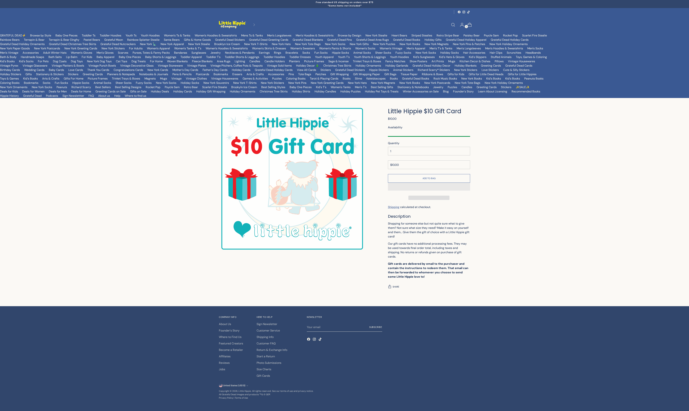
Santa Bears (172, 40)
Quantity (393, 143)
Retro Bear (191, 87)
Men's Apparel (416, 48)
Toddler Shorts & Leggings (242, 57)
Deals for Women (33, 91)
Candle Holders (274, 61)
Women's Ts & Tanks (177, 35)
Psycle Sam (491, 35)
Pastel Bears (92, 40)
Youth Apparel (324, 57)
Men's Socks (535, 48)
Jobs (222, 369)
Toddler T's (213, 57)
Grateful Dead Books (406, 40)
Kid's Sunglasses (424, 57)
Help (117, 96)
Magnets (150, 78)
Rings (277, 53)
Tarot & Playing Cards (324, 78)
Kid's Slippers (477, 57)
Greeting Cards (491, 65)
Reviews (224, 363)
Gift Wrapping (339, 74)
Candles (254, 61)
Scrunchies (514, 53)
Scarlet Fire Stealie (534, 35)
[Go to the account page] (460, 24)
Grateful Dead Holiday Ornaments (22, 44)
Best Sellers (103, 87)
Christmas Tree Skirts (337, 65)
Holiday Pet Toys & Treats (382, 91)
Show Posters (418, 61)
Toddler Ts (88, 35)
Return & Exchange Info (272, 350)
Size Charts (264, 369)
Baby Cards (56, 70)
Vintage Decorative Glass (137, 65)
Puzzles (277, 78)
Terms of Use (241, 397)
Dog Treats (139, 61)
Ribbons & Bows (432, 74)
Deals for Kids (9, 91)
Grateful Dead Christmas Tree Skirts (72, 44)
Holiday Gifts (433, 40)
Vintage (176, 78)
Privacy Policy (226, 397)
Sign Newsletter (267, 324)
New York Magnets (437, 44)
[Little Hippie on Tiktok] (468, 12)
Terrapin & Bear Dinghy (64, 40)
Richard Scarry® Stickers (434, 70)
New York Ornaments (13, 87)
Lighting (240, 61)
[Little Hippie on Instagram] (463, 12)
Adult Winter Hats (55, 53)
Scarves (123, 53)
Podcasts (52, 96)
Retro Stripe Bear (448, 35)
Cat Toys (121, 61)
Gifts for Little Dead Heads (486, 74)
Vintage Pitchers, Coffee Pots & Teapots (236, 65)
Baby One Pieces (66, 35)
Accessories (31, 53)
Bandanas (180, 53)
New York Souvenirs (216, 83)
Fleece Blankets (202, 61)
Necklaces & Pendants (240, 53)
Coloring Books (296, 78)
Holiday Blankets (466, 65)
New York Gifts (359, 44)
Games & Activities (255, 78)
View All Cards (306, 70)
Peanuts (62, 87)
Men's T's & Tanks (441, 48)
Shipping (393, 207)
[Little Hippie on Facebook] (459, 12)
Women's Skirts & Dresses (269, 48)
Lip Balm (71, 57)
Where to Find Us (230, 337)
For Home (156, 61)
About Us (225, 324)
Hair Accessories (474, 53)
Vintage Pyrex (9, 65)
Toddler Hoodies (110, 35)
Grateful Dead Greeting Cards (268, 40)
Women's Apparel (158, 48)
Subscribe (375, 327)
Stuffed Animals (501, 57)
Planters (294, 61)
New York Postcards (47, 48)
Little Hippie (244, 391)
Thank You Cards (98, 70)
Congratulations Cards (128, 70)
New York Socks (335, 44)
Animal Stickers (403, 70)
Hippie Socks (340, 53)
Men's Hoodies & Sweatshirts (315, 35)
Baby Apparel (105, 57)
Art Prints (438, 61)
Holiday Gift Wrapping (211, 91)
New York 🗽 (148, 44)
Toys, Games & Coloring (531, 57)
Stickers (325, 70)
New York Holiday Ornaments (508, 44)
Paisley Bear (471, 35)
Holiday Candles (325, 91)
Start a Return (266, 356)
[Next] (254, 24)
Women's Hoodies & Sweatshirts (216, 35)
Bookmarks (221, 74)
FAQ (91, 96)
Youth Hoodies (150, 35)
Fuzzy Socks (403, 53)
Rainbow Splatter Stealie (143, 40)
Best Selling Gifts (382, 87)
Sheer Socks (383, 53)
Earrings (264, 53)
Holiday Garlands (396, 65)
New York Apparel (172, 44)
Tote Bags (304, 74)
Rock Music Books (445, 78)
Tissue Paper (409, 74)
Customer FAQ (266, 343)
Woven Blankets (177, 61)
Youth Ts (131, 35)
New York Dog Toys (99, 61)
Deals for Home (81, 91)
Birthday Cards (10, 70)
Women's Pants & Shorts (335, 48)
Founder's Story (463, 91)
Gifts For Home (73, 78)
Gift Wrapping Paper (366, 74)
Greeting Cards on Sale (110, 91)
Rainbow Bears (10, 40)
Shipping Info (265, 337)
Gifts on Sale (138, 91)
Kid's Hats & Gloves (452, 57)
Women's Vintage (391, 48)
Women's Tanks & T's (187, 48)
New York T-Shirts (256, 44)
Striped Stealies (421, 35)
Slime (358, 78)
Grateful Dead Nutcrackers (118, 44)
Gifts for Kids (455, 74)
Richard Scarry (81, 87)
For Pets (43, 61)
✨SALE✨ (522, 87)
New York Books (410, 44)
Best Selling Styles (273, 87)
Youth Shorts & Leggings (370, 57)
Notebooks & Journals (153, 74)
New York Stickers (113, 48)
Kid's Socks (26, 61)
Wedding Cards (34, 70)
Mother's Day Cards (185, 70)
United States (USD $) (234, 385)
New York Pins (297, 83)
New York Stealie (376, 35)
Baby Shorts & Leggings (160, 57)
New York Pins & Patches (469, 44)
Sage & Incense (338, 61)
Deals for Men (58, 91)
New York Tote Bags (308, 44)
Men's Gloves (105, 53)
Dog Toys (77, 61)
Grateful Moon (113, 40)
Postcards (202, 74)
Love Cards (75, 70)
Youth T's (344, 57)
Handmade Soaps (32, 57)
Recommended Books (526, 91)
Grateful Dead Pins (339, 40)
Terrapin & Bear (34, 40)
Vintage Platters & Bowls (68, 65)
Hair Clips (496, 53)
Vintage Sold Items (279, 65)
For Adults (136, 48)
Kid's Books (7, 61)
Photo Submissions (269, 363)
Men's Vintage (9, 53)
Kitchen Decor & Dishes (475, 61)
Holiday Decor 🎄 (307, 65)
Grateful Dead (32, 96)
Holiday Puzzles (350, 91)
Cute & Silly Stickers (516, 70)
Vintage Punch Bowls (102, 65)
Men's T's (361, 87)
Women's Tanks (341, 87)
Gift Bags (390, 74)
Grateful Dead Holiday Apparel (466, 40)
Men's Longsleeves (279, 35)
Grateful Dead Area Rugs (372, 40)
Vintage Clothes (196, 78)
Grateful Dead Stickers (230, 40)
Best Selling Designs (128, 87)
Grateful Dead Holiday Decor (431, 65)
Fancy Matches (395, 61)
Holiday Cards (241, 70)
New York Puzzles (384, 44)
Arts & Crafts (255, 74)
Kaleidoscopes (376, 78)
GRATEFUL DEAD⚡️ (13, 35)
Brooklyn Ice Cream (227, 44)
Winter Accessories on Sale (421, 91)
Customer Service (268, 330)
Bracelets (291, 53)
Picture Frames (314, 61)
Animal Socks (362, 53)
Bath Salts (55, 57)
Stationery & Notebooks (413, 87)
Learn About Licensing (492, 91)
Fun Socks (321, 53)
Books (347, 78)
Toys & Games (9, 78)
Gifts (28, 74)
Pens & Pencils (182, 74)
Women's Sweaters (302, 48)
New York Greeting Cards (80, 48)
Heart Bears (399, 35)
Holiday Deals (160, 91)
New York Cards (157, 70)
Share (396, 286)
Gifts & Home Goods (197, 40)
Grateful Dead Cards (518, 65)
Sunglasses (198, 53)
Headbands (533, 53)
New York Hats (281, 44)
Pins (291, 74)
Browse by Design (349, 35)
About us (104, 96)
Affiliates (225, 356)
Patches (320, 74)
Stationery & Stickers (50, 74)
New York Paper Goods (15, 48)
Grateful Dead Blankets (308, 40)
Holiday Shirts (301, 91)
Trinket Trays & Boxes (367, 61)
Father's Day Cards (215, 70)
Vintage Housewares (521, 61)
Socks (306, 53)
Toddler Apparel (191, 57)
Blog (446, 91)
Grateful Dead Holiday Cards (510, 40)
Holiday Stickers (10, 74)
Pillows (499, 61)
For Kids (87, 57)
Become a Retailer (231, 350)
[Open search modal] (453, 24)
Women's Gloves (81, 53)
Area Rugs (223, 61)
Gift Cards (263, 376)
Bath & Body (8, 57)
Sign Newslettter (73, 96)
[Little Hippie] (232, 24)
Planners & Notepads (121, 74)
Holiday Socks (449, 53)
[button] (429, 187)
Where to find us (135, 96)
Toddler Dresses (300, 57)
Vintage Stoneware (170, 65)
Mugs (451, 61)
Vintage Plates (196, 65)
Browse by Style (40, 35)
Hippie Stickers (379, 70)
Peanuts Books (533, 78)
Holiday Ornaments (368, 65)
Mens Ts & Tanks (252, 35)
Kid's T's (321, 87)
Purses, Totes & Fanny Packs (151, 53)
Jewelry (215, 53)
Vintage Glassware (35, 65)
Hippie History (9, 96)
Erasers (237, 74)
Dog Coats (60, 61)
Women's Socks (365, 48)
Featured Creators (231, 343)
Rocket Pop (510, 35)
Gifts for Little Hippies (522, 74)
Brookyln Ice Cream (244, 87)
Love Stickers (490, 70)
